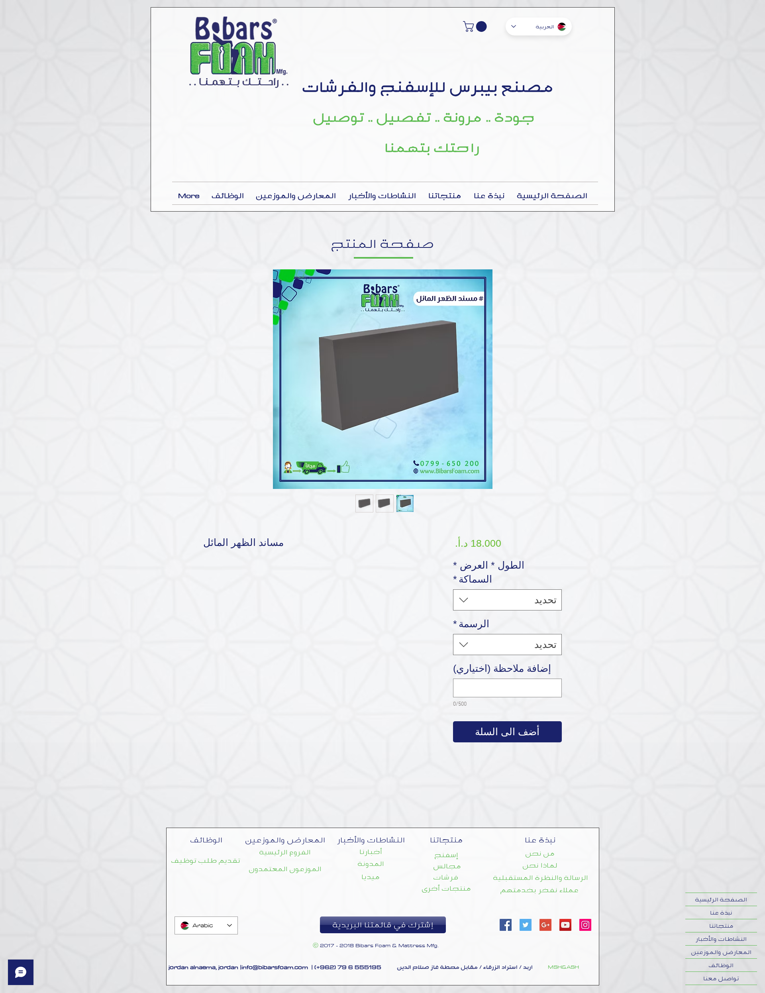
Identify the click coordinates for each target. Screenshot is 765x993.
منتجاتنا (721, 925)
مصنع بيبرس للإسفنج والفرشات (428, 87)
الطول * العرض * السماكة (488, 572)
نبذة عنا (721, 912)
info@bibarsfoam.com (274, 967)
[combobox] (507, 599)
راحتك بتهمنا (432, 147)
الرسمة (471, 623)
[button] (476, 26)
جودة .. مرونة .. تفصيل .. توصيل (424, 117)
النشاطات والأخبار (721, 939)
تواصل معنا (721, 978)
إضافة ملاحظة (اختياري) (502, 668)
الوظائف (721, 965)
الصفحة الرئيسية (721, 899)
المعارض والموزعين (721, 952)
